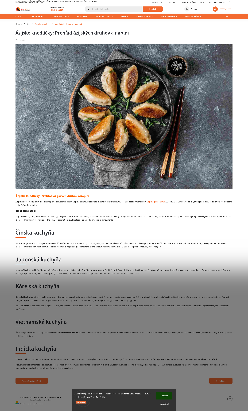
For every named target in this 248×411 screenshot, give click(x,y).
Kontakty (173, 2)
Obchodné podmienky (217, 2)
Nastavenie (81, 402)
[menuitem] (20, 16)
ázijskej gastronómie (156, 201)
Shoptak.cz (39, 404)
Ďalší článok (221, 381)
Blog (202, 2)
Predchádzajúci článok (31, 381)
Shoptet (28, 404)
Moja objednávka (189, 2)
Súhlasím (164, 395)
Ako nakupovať (158, 2)
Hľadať (152, 9)
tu (104, 397)
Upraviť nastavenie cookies (41, 400)
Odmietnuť (164, 404)
